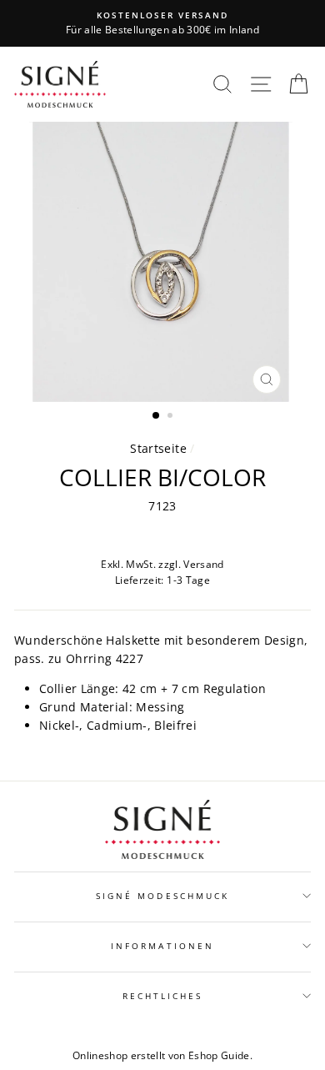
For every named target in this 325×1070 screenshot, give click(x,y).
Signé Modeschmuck (162, 896)
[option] (162, 23)
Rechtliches (162, 996)
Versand (203, 564)
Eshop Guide (219, 1055)
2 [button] (172, 417)
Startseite (158, 448)
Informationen (162, 946)
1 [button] (156, 416)
